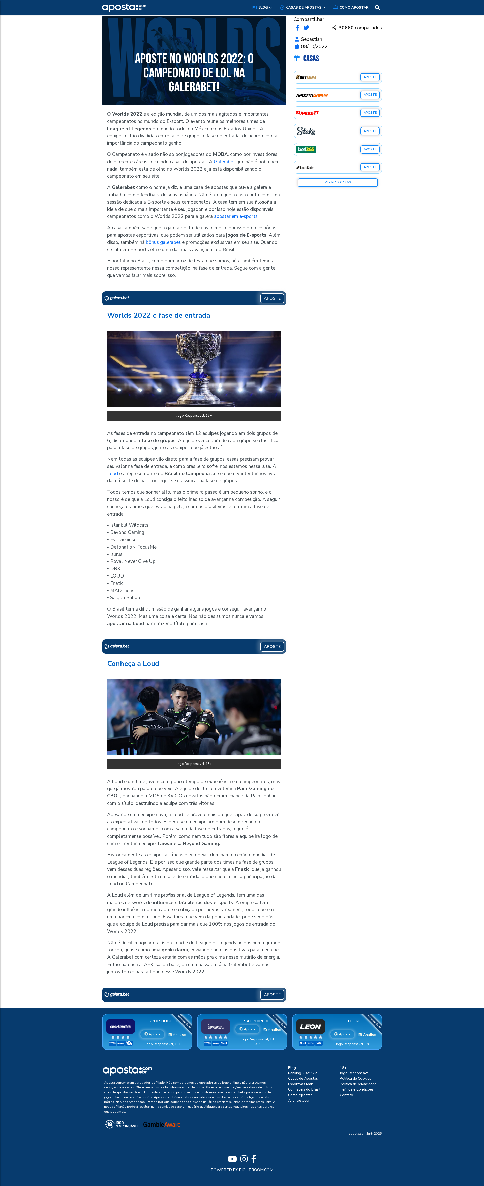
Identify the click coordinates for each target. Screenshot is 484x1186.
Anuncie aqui (298, 1100)
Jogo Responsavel (355, 1072)
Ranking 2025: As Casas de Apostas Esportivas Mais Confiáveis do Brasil (304, 1081)
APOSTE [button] (272, 298)
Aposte (154, 1034)
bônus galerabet (163, 242)
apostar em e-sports (236, 216)
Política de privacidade (358, 1083)
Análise (179, 1034)
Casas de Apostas (303, 7)
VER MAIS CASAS (338, 182)
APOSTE (370, 77)
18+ (343, 1067)
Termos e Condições (357, 1089)
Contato (346, 1094)
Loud (112, 473)
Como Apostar (354, 7)
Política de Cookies (355, 1078)
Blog (263, 7)
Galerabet (224, 161)
